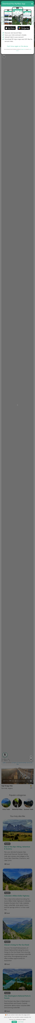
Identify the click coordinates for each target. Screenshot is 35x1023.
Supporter (23, 49)
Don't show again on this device (17, 46)
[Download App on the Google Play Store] (23, 27)
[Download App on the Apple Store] (10, 28)
